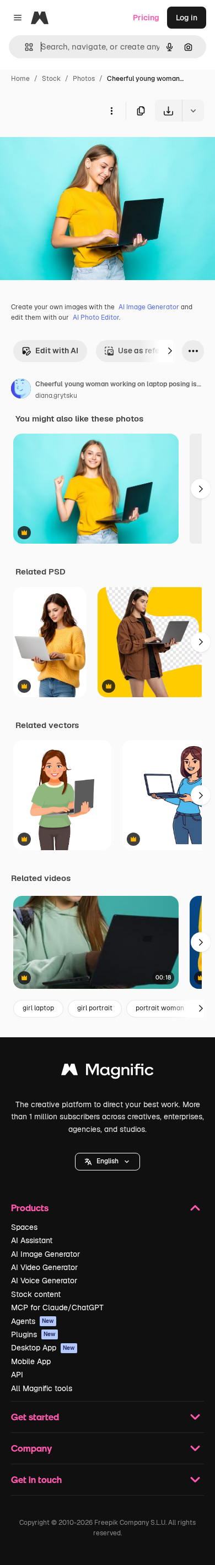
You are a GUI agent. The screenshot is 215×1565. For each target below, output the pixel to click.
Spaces (24, 1227)
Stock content (36, 1294)
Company (31, 1448)
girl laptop (38, 1008)
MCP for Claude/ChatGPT (57, 1307)
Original (70, 147)
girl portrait (94, 1008)
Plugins (33, 1334)
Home (20, 78)
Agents (32, 1321)
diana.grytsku (56, 395)
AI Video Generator (44, 1267)
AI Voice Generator (44, 1280)
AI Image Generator (149, 307)
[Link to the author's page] (21, 390)
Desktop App (43, 1348)
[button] (107, 1161)
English (107, 1161)
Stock (51, 78)
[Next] (170, 351)
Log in (186, 18)
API (17, 1375)
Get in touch (36, 1479)
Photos (84, 78)
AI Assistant (31, 1240)
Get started (35, 1416)
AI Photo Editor (96, 317)
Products (30, 1207)
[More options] (111, 111)
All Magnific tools (41, 1388)
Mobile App (31, 1361)
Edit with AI (56, 350)
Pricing (146, 18)
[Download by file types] (193, 111)
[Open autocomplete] (24, 47)
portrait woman (160, 1008)
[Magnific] (107, 1072)
